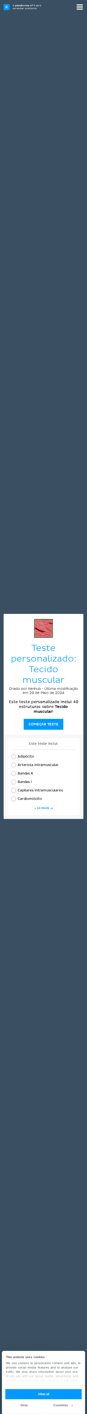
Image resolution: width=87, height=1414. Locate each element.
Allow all (43, 1394)
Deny (24, 1405)
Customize (60, 1405)
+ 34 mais (41, 808)
